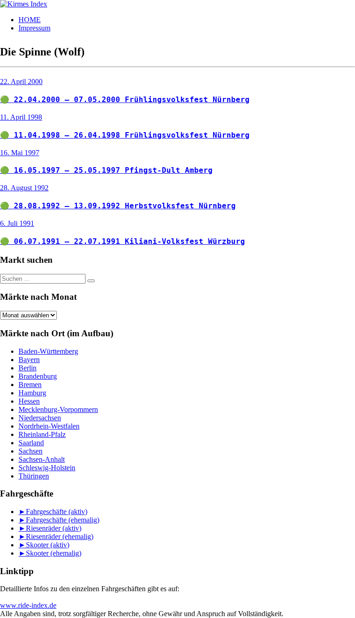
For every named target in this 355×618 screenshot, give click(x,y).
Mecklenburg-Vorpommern (58, 409)
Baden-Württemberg (48, 351)
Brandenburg (37, 376)
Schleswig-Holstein (46, 468)
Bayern (29, 360)
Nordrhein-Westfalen (49, 426)
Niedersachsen (39, 418)
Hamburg (32, 393)
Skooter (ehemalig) (53, 553)
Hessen (29, 401)
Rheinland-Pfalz (42, 434)
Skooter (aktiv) (47, 545)
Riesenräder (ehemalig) (59, 536)
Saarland (31, 443)
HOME (29, 20)
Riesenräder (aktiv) (53, 528)
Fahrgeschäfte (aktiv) (56, 511)
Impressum (34, 28)
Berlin (27, 368)
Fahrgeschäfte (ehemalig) (62, 520)
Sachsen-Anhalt (41, 459)
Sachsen (30, 451)
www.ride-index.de (28, 605)
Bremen (30, 384)
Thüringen (33, 476)
